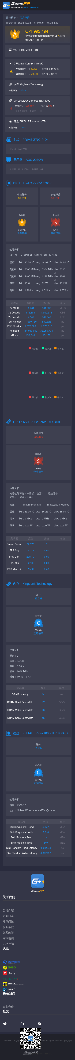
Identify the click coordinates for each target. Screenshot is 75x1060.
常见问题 (8, 921)
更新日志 (8, 916)
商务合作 (8, 1007)
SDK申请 (8, 944)
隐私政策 (8, 933)
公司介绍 (8, 910)
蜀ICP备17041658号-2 (41, 1053)
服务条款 (8, 927)
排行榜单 (11, 17)
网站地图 (8, 938)
